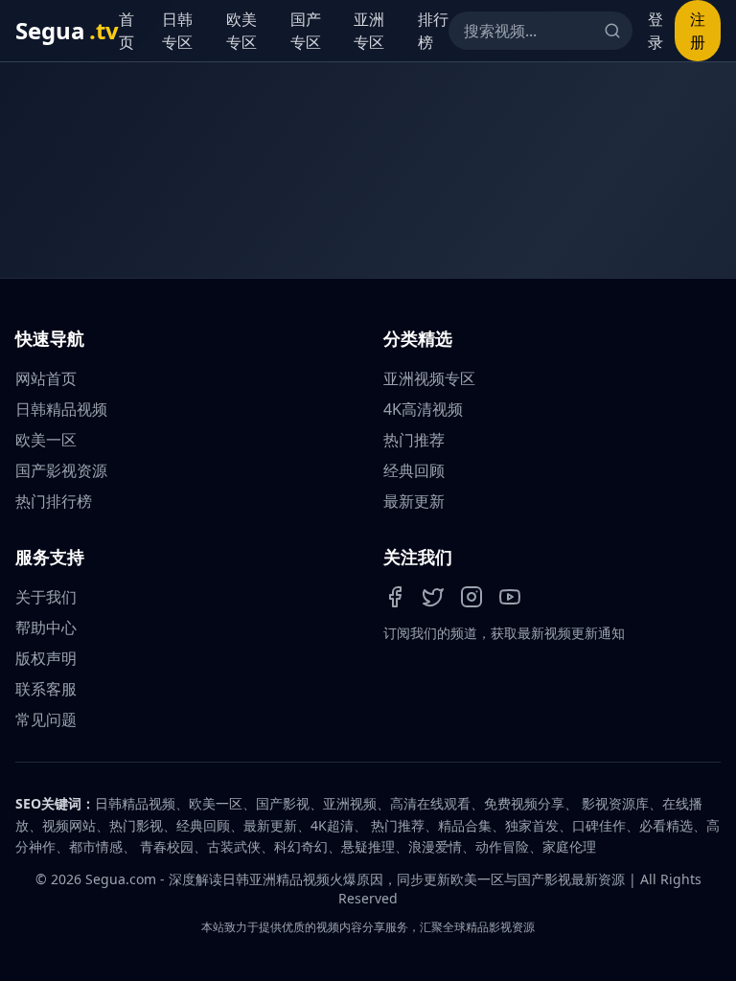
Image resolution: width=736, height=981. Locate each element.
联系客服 (46, 688)
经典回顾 (414, 470)
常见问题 (46, 719)
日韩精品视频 (61, 409)
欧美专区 (241, 31)
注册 (697, 31)
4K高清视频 (423, 409)
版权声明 (46, 658)
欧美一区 (46, 439)
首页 (126, 31)
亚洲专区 (369, 31)
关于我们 (46, 596)
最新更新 (414, 501)
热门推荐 (414, 439)
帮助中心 (46, 627)
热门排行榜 (53, 501)
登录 (655, 31)
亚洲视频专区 (429, 378)
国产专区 (305, 31)
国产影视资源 (61, 470)
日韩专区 (177, 31)
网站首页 (46, 378)
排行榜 (433, 31)
